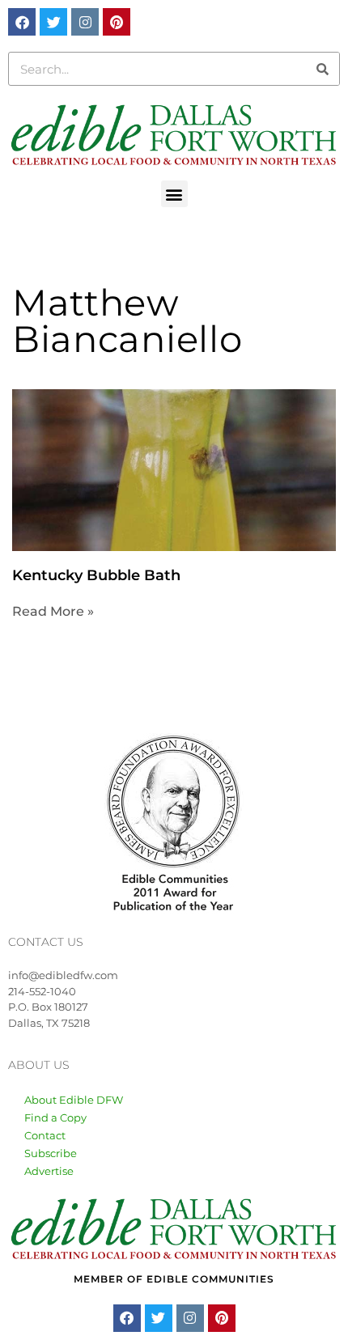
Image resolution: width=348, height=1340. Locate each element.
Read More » (53, 611)
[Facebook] (22, 22)
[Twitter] (53, 22)
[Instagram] (85, 22)
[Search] (322, 69)
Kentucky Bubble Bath (96, 575)
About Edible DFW (73, 1099)
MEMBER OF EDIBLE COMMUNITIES (174, 1279)
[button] (174, 193)
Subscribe (50, 1153)
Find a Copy (55, 1117)
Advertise (49, 1170)
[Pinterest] (116, 22)
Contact (45, 1135)
